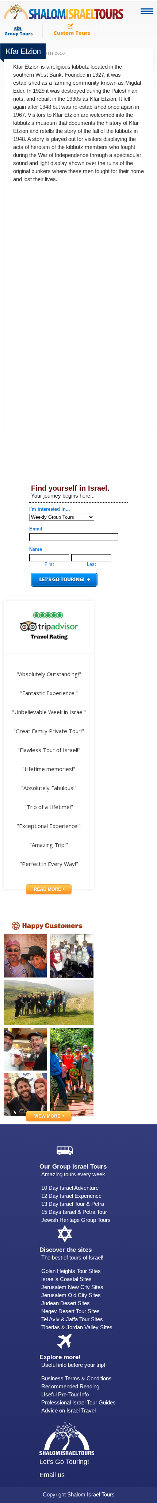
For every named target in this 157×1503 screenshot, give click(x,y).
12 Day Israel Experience (71, 1196)
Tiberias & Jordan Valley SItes (76, 1327)
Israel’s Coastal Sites (66, 1279)
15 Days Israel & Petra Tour (74, 1212)
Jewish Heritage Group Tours (76, 1220)
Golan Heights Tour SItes (71, 1271)
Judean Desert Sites (65, 1303)
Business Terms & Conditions (76, 1378)
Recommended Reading (70, 1386)
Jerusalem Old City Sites (71, 1295)
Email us (52, 1475)
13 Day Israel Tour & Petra (72, 1204)
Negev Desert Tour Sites (70, 1311)
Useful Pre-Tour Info (65, 1394)
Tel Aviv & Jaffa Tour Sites (72, 1319)
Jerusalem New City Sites (72, 1287)
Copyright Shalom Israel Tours (79, 1494)
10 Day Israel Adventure (70, 1188)
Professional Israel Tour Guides (78, 1402)
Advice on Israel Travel (68, 1410)
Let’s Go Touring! (64, 1461)
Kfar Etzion (23, 51)
